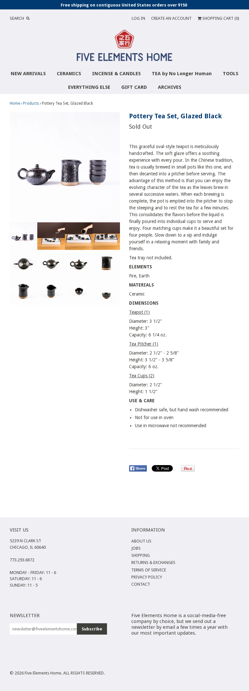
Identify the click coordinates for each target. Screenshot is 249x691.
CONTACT (140, 584)
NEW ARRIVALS (28, 73)
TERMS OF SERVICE (148, 570)
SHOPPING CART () (220, 18)
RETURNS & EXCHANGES (153, 562)
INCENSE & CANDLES (116, 73)
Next (113, 167)
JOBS (136, 548)
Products (31, 103)
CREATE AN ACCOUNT (171, 18)
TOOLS (230, 73)
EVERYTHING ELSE (89, 87)
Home (15, 103)
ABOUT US (141, 541)
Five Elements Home (43, 673)
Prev (16, 167)
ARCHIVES (169, 87)
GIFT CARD (134, 87)
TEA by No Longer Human (182, 73)
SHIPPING (140, 555)
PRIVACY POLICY (146, 577)
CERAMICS (69, 73)
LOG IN (138, 18)
